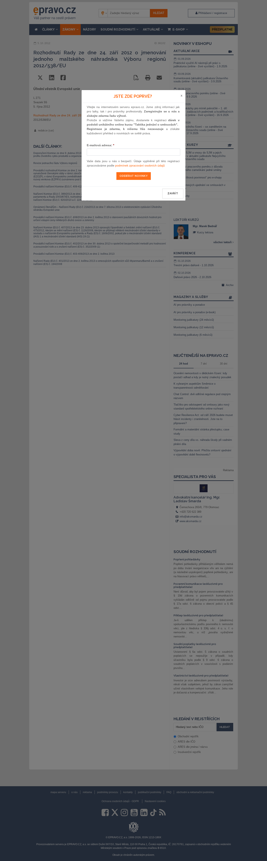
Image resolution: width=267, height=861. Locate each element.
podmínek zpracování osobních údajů (140, 165)
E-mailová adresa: (100, 145)
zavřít (173, 193)
